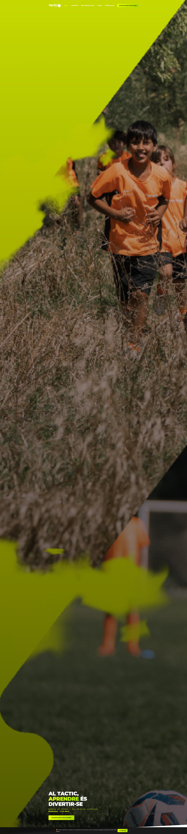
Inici (66, 5)
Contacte (109, 5)
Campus (74, 5)
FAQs (99, 5)
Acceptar (122, 830)
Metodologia (87, 5)
